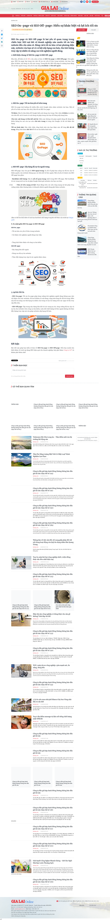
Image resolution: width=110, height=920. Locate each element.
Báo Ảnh (21, 1)
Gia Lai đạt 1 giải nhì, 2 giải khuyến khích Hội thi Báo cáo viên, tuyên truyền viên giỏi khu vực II (87, 138)
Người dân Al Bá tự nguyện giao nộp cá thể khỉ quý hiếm (92, 126)
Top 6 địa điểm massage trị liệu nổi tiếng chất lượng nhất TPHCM (52, 718)
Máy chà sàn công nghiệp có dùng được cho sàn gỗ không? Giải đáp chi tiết (51, 615)
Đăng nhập (95, 1)
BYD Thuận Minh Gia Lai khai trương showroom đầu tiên (87, 252)
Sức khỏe (60, 15)
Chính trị (29, 15)
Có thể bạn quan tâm (23, 386)
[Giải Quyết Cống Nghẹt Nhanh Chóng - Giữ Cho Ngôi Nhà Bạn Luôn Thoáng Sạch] (21, 866)
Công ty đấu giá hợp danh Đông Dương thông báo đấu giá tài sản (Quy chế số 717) (53, 828)
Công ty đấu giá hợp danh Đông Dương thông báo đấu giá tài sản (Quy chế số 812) (66, 406)
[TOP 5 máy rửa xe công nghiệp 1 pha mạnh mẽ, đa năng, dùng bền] (21, 671)
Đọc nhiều (81, 30)
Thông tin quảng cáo (87, 196)
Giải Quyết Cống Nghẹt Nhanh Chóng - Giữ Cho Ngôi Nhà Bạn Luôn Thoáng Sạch (52, 862)
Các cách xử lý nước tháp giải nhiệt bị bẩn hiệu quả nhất (63, 606)
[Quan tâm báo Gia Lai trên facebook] (81, 2)
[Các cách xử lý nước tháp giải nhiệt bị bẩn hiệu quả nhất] (64, 596)
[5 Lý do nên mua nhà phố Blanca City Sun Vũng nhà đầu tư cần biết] (21, 705)
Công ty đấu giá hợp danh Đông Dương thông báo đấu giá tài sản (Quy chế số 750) (53, 649)
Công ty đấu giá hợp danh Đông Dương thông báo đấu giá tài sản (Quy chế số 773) (20, 606)
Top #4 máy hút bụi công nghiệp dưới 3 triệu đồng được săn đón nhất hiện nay (51, 558)
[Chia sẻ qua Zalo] (2, 34)
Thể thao (97, 15)
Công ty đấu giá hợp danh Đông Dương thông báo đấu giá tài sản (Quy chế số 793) (53, 472)
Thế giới (23, 15)
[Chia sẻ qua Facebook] (2, 31)
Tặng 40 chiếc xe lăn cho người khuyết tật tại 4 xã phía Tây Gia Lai (88, 92)
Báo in (28, 1)
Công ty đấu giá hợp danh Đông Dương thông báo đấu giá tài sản (53, 735)
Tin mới (93, 30)
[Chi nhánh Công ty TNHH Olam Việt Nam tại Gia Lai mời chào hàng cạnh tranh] (82, 228)
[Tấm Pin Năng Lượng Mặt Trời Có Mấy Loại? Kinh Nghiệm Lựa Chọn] (21, 459)
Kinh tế (47, 15)
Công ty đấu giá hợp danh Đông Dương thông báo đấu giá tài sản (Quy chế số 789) (53, 524)
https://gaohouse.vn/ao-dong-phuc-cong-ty (87, 440)
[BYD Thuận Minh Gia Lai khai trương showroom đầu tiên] (82, 251)
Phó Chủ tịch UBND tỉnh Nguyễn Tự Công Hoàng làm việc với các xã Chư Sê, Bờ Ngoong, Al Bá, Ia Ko (88, 105)
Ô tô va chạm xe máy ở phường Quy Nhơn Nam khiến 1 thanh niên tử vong (93, 44)
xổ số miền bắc (80, 437)
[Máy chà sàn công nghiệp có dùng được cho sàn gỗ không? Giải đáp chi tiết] (21, 619)
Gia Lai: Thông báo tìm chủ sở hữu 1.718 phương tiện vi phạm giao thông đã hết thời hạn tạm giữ (87, 217)
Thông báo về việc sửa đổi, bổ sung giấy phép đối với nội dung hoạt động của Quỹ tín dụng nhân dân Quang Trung (53, 542)
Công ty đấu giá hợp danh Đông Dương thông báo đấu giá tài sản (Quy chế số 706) (53, 881)
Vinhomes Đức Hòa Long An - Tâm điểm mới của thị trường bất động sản (52, 438)
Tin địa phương (86, 81)
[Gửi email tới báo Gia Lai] (90, 2)
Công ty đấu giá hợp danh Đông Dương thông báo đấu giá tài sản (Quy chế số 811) (88, 406)
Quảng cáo (14, 20)
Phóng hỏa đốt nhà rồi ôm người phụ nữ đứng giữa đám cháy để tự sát (93, 72)
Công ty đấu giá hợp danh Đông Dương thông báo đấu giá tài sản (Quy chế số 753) (53, 632)
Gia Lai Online (22, 901)
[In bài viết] (2, 46)
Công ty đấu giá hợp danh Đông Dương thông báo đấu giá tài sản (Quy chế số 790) (53, 507)
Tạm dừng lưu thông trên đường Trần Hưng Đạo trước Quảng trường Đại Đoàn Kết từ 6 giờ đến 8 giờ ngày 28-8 (87, 62)
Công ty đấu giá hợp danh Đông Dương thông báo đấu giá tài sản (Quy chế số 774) (53, 575)
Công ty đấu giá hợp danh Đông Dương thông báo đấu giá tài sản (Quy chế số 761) (42, 606)
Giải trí (86, 15)
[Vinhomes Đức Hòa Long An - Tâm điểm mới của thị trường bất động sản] (21, 442)
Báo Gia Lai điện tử (55, 8)
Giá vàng (80, 177)
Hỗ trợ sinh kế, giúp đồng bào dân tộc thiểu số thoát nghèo (92, 116)
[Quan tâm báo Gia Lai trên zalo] (84, 2)
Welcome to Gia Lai (45, 1)
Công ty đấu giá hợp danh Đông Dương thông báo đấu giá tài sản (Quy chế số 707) (53, 845)
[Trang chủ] (13, 15)
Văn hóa (80, 15)
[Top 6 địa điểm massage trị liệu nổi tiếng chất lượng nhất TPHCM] (21, 722)
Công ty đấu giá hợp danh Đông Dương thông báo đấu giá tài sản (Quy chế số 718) (53, 809)
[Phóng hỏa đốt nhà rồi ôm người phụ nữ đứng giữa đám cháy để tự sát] (80, 72)
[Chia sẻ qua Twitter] (2, 38)
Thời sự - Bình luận (38, 15)
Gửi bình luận (69, 376)
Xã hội (91, 15)
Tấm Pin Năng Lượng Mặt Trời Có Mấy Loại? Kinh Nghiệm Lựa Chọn (51, 455)
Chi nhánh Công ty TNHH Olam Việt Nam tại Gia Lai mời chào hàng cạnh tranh (87, 229)
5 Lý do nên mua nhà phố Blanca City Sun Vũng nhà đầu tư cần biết (52, 701)
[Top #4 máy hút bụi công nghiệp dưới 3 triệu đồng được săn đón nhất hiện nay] (21, 562)
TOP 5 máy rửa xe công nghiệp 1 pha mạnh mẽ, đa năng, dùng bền (51, 666)
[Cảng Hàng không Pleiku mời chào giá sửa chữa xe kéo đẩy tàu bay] (82, 203)
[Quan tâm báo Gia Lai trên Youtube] (87, 2)
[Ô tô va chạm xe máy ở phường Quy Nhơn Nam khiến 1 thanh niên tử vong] (80, 43)
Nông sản (80, 153)
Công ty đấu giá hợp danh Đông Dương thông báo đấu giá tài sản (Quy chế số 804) (21, 427)
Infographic (65, 1)
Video (14, 1)
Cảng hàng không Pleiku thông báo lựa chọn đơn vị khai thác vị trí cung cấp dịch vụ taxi (88, 241)
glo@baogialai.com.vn (20, 909)
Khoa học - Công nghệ (70, 15)
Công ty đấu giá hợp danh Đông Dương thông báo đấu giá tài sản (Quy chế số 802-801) (66, 427)
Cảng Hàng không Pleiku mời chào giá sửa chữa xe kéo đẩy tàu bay (88, 204)
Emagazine (55, 1)
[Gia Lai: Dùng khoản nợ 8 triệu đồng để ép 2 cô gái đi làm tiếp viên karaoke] (80, 52)
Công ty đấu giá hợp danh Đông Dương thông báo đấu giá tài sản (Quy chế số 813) (43, 406)
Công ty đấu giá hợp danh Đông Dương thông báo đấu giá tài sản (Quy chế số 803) (43, 427)
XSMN (96, 437)
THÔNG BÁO (90, 33)
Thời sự (17, 15)
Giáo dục (53, 15)
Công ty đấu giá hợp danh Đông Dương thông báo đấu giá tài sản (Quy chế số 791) (53, 489)
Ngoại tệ (80, 165)
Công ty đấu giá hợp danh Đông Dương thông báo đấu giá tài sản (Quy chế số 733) (53, 683)
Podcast (35, 1)
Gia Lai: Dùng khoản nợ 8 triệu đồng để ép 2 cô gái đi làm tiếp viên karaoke (93, 52)
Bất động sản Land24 (89, 437)
